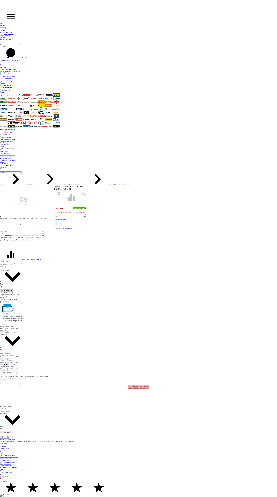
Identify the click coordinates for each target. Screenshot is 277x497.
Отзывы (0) (39, 224)
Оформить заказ (15, 60)
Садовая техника (6, 85)
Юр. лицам (3, 452)
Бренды (4, 92)
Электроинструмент (7, 78)
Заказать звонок (4, 45)
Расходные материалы (8, 80)
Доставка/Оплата (4, 28)
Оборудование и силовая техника (11, 71)
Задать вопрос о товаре (79, 208)
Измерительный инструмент (8, 69)
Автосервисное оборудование (10, 82)
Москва (3, 37)
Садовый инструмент (7, 87)
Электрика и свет (6, 90)
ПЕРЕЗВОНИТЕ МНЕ (6, 290)
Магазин (2, 25)
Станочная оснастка (7, 74)
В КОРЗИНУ (56, 224)
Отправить (4, 380)
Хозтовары (4, 89)
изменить (70, 228)
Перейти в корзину (5, 60)
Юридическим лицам (6, 32)
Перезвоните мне (6, 432)
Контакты (2, 30)
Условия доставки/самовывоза (23, 224)
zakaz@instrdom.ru (9, 34)
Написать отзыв (4, 494)
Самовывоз (3, 27)
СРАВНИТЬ (38, 259)
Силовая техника (4, 144)
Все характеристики (5, 224)
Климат (3, 83)
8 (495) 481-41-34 (6, 39)
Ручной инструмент (6, 73)
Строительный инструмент (9, 76)
